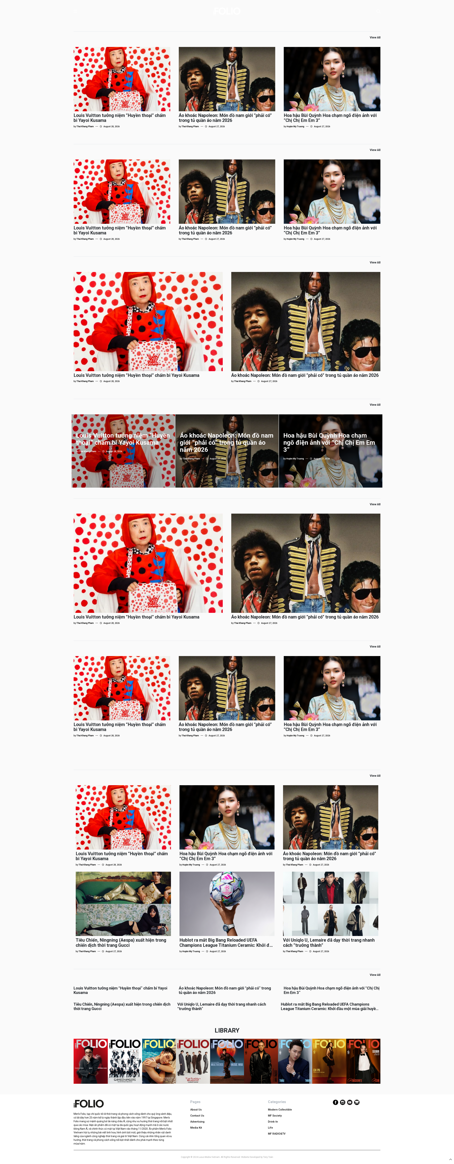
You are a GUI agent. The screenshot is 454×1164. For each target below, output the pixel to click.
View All (375, 37)
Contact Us (197, 1115)
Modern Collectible (280, 1109)
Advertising (197, 1121)
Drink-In (273, 1121)
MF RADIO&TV (277, 1133)
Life (270, 1127)
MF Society (275, 1115)
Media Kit (196, 1127)
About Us (196, 1109)
